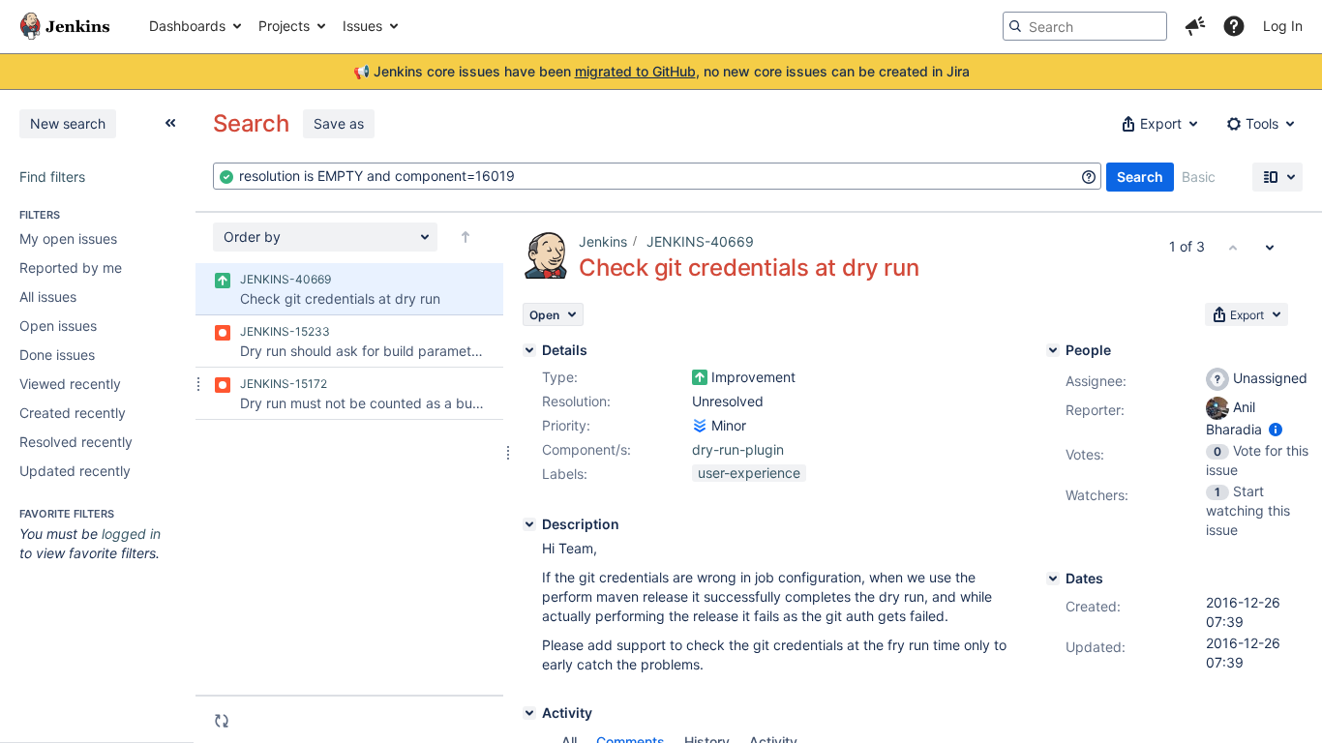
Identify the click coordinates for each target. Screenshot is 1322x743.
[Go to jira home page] (65, 26)
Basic (1199, 176)
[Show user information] (1275, 429)
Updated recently (75, 470)
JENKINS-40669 (700, 241)
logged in (131, 533)
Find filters (52, 176)
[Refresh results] (221, 720)
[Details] (529, 350)
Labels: (564, 473)
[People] (1053, 350)
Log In (1283, 25)
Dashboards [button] (187, 25)
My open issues (68, 238)
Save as (339, 123)
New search (67, 123)
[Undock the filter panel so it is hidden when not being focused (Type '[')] (170, 122)
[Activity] (529, 713)
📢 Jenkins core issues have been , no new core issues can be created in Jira (661, 71)
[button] (1195, 26)
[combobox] (657, 176)
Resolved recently (76, 441)
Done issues (57, 354)
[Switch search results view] (1277, 177)
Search (1140, 176)
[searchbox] (1085, 26)
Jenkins (603, 241)
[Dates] (1053, 578)
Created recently (72, 412)
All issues (47, 296)
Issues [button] (362, 25)
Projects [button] (284, 25)
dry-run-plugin (738, 449)
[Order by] (465, 237)
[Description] (529, 524)
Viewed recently (70, 383)
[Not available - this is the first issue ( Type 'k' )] (1233, 246)
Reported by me (70, 267)
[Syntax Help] (1089, 177)
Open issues (58, 325)
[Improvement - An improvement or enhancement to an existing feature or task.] (699, 377)
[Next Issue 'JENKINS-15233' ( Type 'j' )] (1269, 246)
